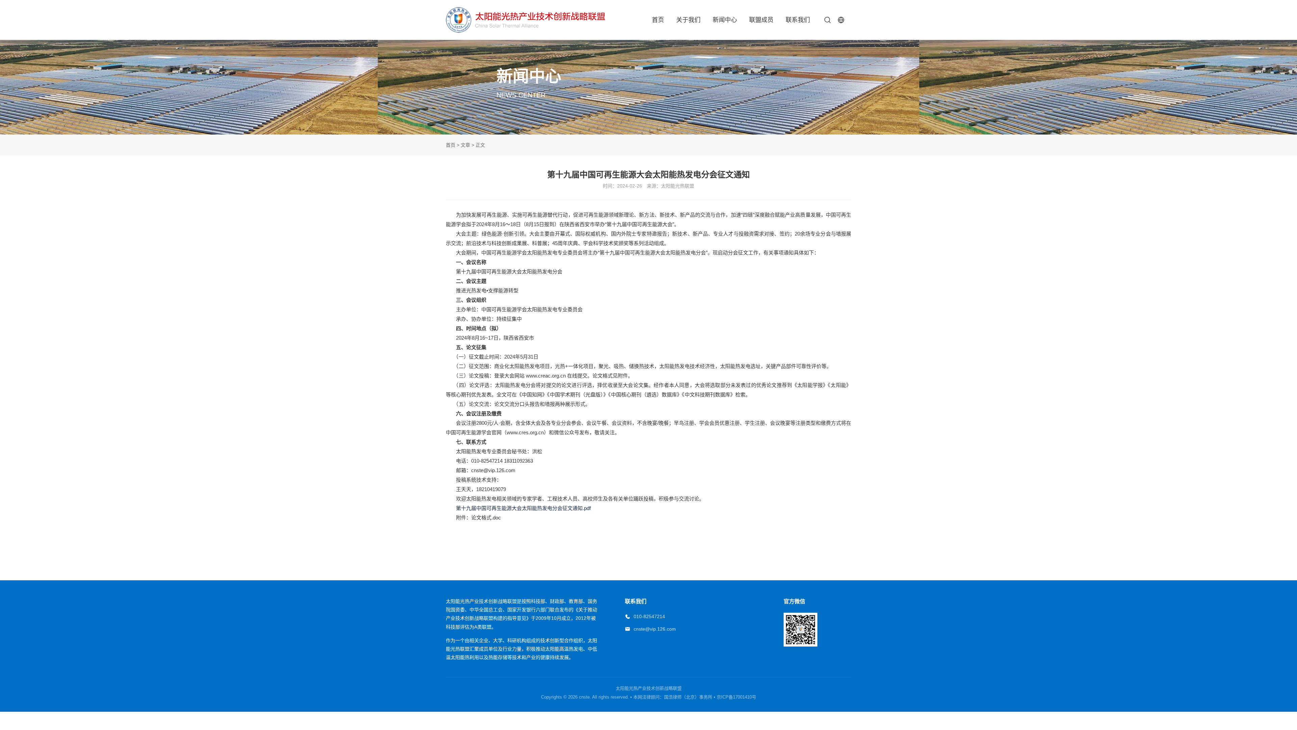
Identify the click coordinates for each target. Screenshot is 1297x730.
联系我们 (798, 20)
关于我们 (688, 20)
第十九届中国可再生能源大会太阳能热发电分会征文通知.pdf (518, 508)
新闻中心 (725, 20)
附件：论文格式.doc (473, 517)
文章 (465, 145)
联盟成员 (761, 20)
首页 (658, 20)
